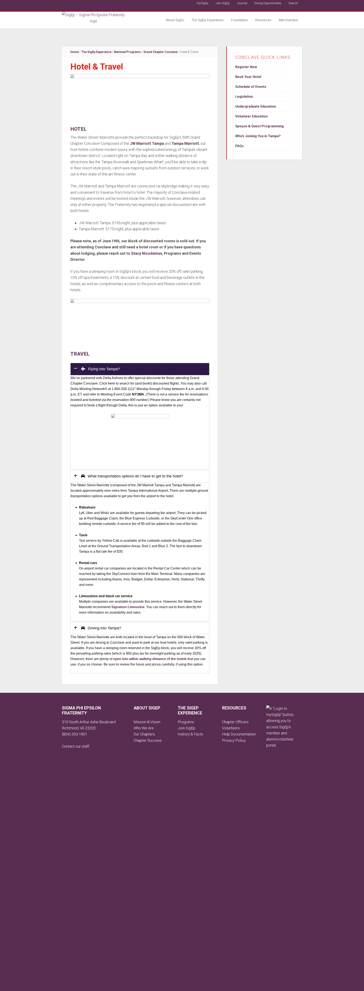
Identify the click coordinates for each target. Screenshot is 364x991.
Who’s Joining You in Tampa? (258, 136)
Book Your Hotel (248, 77)
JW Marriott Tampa (147, 143)
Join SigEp (186, 728)
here (111, 383)
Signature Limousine (128, 607)
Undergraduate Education (255, 106)
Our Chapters (144, 734)
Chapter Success (148, 740)
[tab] (140, 369)
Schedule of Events (250, 87)
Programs (186, 722)
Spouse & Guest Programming (259, 126)
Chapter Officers (235, 722)
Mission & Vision (147, 722)
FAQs (239, 146)
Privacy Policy (234, 740)
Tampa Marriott (185, 143)
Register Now (246, 67)
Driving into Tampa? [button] (104, 628)
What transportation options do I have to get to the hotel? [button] (135, 476)
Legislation (244, 97)
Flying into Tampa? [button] (103, 369)
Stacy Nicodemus (146, 253)
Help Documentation (239, 734)
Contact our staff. (76, 746)
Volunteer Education (251, 116)
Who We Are (144, 728)
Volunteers (231, 728)
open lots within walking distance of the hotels (150, 659)
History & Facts (190, 734)
